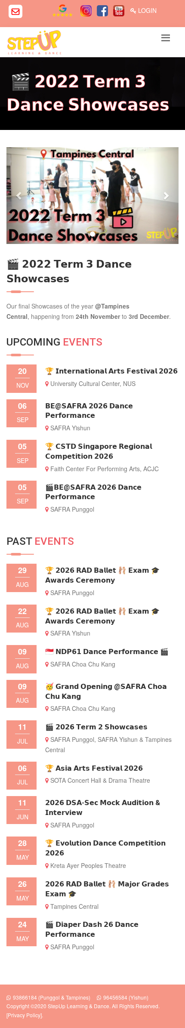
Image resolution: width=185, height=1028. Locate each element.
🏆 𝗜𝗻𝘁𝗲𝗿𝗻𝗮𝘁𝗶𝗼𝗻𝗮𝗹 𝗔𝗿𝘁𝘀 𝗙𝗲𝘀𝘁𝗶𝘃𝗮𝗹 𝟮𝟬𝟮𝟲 (111, 371)
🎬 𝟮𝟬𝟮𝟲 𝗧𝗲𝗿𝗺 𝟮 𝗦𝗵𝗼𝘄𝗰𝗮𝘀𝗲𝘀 (96, 727)
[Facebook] (103, 10)
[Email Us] (15, 11)
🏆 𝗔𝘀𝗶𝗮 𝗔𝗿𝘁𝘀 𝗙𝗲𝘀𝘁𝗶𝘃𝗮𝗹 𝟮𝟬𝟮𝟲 (94, 768)
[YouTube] (119, 10)
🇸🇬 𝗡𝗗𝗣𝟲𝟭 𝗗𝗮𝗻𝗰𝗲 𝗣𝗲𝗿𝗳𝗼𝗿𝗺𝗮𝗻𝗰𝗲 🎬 (107, 652)
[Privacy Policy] (24, 1015)
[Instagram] (87, 10)
